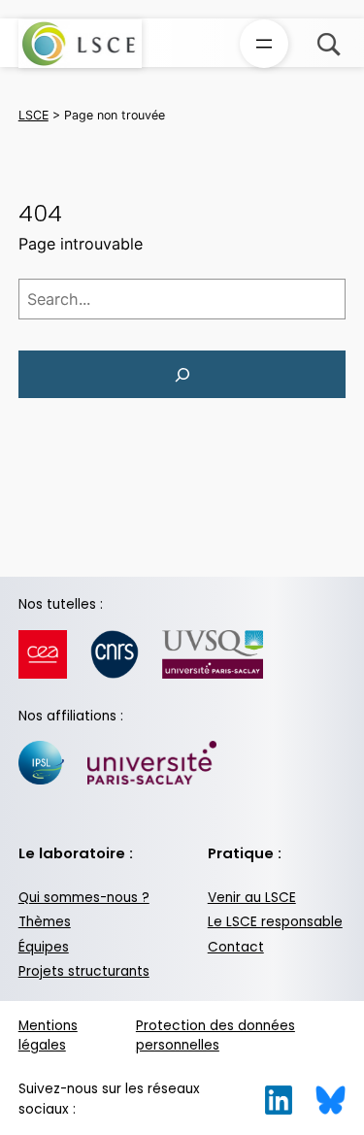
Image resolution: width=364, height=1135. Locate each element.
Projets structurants (83, 971)
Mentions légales (48, 1036)
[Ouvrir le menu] (264, 43)
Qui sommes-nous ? (83, 897)
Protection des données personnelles (215, 1036)
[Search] (182, 375)
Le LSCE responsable (275, 922)
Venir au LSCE (252, 897)
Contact (236, 947)
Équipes (43, 947)
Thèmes (44, 922)
